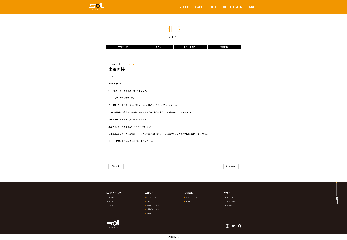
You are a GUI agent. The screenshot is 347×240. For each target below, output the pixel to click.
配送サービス (201, 14)
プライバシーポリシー (115, 205)
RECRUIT (214, 7)
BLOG (225, 7)
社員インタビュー (192, 197)
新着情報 (224, 47)
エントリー (190, 201)
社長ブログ (156, 47)
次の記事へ (230, 166)
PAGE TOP (336, 200)
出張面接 (116, 69)
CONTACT (252, 7)
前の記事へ (116, 166)
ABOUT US (184, 7)
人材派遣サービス (203, 33)
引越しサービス (202, 21)
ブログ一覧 (123, 47)
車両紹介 (149, 213)
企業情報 (110, 197)
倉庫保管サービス (203, 27)
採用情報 (188, 193)
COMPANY (237, 7)
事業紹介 (149, 193)
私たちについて (113, 193)
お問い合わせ (112, 201)
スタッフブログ (190, 47)
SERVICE (199, 7)
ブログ (227, 193)
